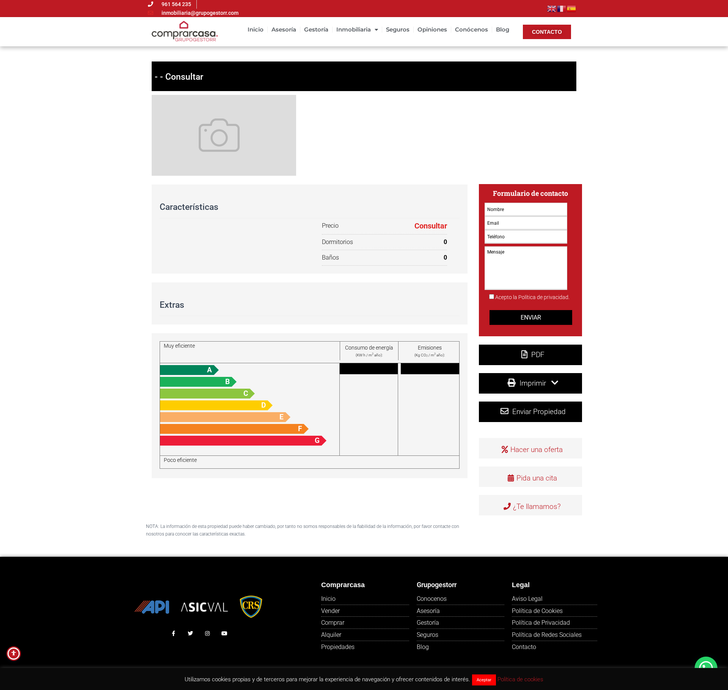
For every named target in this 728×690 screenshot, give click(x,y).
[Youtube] (224, 633)
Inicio (256, 29)
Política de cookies (520, 679)
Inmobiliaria (353, 29)
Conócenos (471, 29)
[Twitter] (190, 633)
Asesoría (283, 29)
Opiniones (432, 29)
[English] (552, 8)
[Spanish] (572, 8)
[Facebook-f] (173, 633)
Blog (502, 29)
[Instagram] (207, 633)
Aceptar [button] (484, 679)
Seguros (398, 29)
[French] (562, 8)
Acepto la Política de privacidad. (532, 297)
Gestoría (316, 29)
